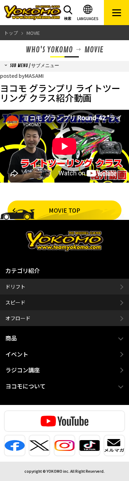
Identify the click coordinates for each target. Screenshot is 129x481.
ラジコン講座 (22, 370)
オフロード (17, 318)
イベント (16, 354)
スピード (15, 302)
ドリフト (15, 286)
